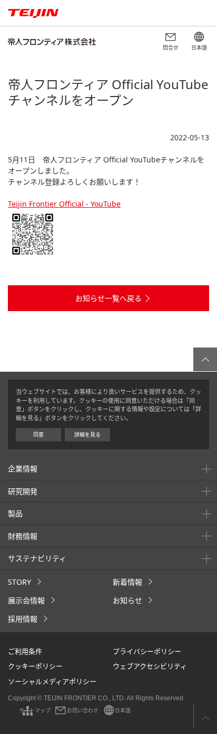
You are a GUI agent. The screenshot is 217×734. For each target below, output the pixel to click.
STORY (19, 582)
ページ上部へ (205, 717)
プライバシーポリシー (147, 651)
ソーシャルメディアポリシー (52, 681)
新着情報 (127, 582)
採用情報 (22, 619)
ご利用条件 (25, 651)
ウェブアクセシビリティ (150, 666)
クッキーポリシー (35, 666)
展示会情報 (26, 600)
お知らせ (127, 600)
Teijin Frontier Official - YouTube (64, 204)
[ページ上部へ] (205, 359)
